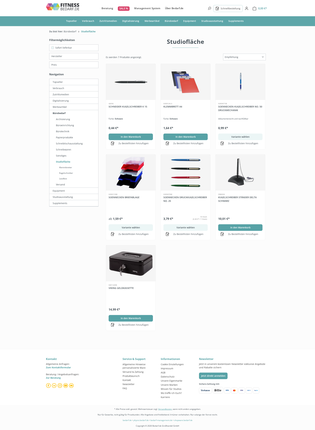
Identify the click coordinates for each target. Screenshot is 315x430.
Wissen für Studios (171, 388)
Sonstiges (61, 155)
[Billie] (218, 390)
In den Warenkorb (131, 136)
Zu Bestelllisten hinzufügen (133, 143)
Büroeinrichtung (65, 125)
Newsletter (129, 384)
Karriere (165, 397)
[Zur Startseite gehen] (63, 8)
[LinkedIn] (54, 385)
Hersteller (56, 56)
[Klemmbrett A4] (185, 82)
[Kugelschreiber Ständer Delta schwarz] (240, 173)
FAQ (125, 388)
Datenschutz (168, 376)
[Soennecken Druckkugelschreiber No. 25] (185, 173)
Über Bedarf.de (174, 8)
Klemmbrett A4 (172, 106)
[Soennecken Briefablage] (131, 173)
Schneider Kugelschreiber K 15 (128, 106)
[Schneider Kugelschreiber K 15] (131, 82)
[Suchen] (209, 8)
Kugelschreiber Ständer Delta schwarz (237, 199)
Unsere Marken (169, 384)
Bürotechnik (62, 131)
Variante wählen (240, 136)
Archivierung (63, 119)
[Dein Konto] (247, 8)
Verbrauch (58, 88)
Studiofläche (63, 161)
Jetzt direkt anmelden (213, 375)
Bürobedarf (59, 113)
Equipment (59, 190)
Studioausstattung (63, 197)
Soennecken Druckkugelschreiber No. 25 (185, 199)
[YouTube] (66, 385)
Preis (54, 64)
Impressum (167, 368)
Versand (60, 184)
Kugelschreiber (66, 173)
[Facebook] (49, 385)
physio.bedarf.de (141, 420)
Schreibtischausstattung (69, 143)
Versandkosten (165, 409)
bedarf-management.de (161, 420)
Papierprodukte (64, 137)
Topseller (58, 82)
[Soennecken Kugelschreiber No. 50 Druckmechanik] (240, 82)
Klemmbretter (65, 167)
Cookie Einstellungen (172, 364)
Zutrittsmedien (61, 94)
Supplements (60, 203)
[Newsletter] (72, 385)
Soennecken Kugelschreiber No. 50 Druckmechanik (240, 108)
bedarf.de (127, 420)
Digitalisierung (61, 100)
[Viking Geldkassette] (131, 263)
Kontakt (127, 380)
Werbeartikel (60, 106)
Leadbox (63, 178)
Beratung (107, 8)
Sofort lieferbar (63, 47)
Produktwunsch (131, 376)
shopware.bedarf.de (183, 420)
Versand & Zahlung (133, 371)
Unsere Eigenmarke (171, 380)
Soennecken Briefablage (124, 197)
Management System (147, 8)
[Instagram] (60, 385)
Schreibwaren (63, 149)
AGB (163, 372)
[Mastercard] (234, 390)
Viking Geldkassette (121, 288)
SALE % (123, 8)
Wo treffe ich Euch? (171, 393)
